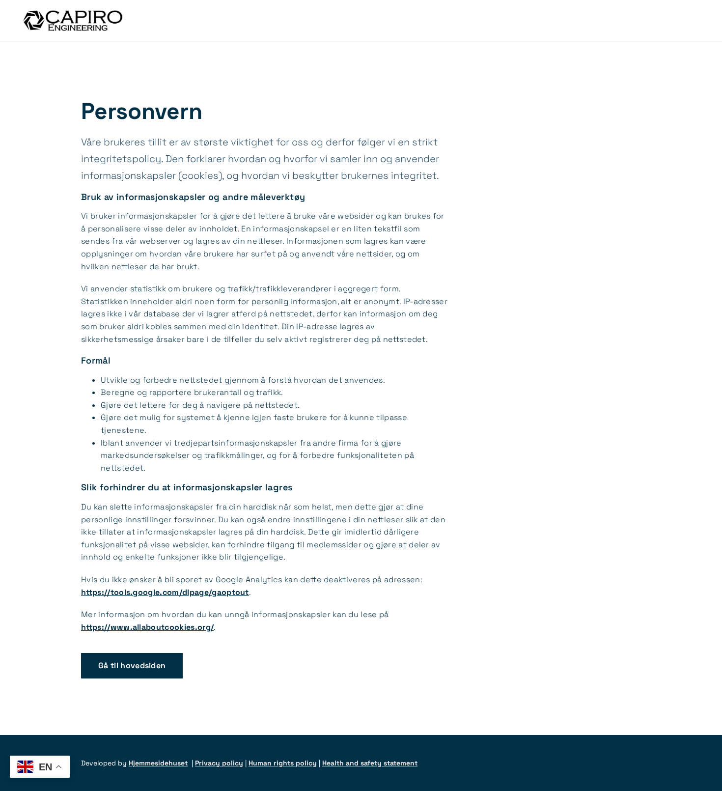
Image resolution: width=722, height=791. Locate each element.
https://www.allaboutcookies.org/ (147, 627)
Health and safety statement (369, 763)
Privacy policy (219, 763)
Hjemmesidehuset (158, 763)
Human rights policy (283, 763)
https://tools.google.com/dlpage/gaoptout (165, 592)
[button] (132, 665)
